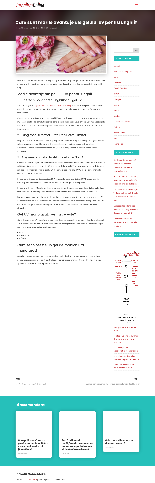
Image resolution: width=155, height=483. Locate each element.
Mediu (116, 105)
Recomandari (119, 132)
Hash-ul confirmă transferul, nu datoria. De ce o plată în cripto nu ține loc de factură (126, 180)
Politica (117, 127)
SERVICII (118, 268)
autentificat (32, 479)
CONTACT (134, 262)
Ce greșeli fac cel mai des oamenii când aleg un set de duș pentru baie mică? (126, 209)
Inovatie (117, 94)
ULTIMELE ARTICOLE (118, 276)
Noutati (117, 116)
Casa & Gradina (120, 88)
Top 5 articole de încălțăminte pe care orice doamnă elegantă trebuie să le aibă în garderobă (77, 445)
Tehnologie (118, 144)
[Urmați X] (125, 266)
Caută (136, 50)
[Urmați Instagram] (126, 285)
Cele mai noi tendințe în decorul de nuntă (119, 442)
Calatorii (117, 82)
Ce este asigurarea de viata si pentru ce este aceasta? (126, 339)
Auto (116, 77)
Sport (116, 138)
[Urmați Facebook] (125, 256)
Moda (43, 28)
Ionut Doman (23, 28)
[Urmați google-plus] (125, 276)
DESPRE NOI (118, 262)
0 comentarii (52, 28)
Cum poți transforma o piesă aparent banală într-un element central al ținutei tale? (34, 445)
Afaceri (117, 66)
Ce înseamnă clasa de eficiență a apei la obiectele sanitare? (125, 222)
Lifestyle (117, 99)
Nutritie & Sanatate (122, 121)
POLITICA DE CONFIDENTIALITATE (135, 272)
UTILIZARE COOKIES (135, 284)
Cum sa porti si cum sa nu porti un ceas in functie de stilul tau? (112, 384)
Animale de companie (123, 71)
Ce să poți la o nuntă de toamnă (32, 384)
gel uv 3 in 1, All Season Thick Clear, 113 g (53, 105)
